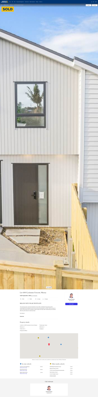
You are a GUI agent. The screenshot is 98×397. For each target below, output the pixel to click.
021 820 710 (71, 300)
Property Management (20, 1)
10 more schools (53, 375)
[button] (49, 344)
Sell (12, 1)
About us (40, 1)
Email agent (71, 303)
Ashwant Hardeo (71, 299)
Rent (14, 1)
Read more (22, 316)
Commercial (27, 1)
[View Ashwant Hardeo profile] (71, 295)
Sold (1, 4)
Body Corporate (32, 1)
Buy (10, 1)
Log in (96, 1)
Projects (37, 1)
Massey (11, 4)
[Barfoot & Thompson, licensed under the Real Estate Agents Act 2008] (4, 1)
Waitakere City (6, 4)
